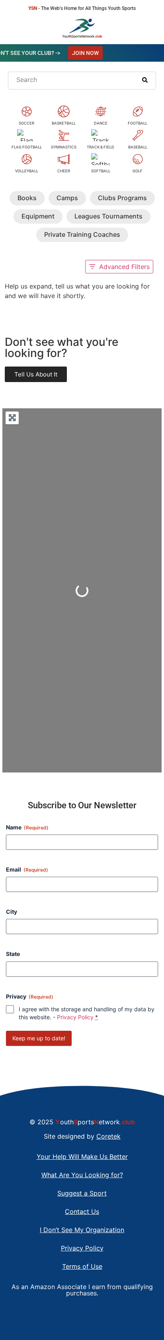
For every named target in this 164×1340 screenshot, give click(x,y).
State (13, 953)
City (11, 911)
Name (27, 827)
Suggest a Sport (82, 1193)
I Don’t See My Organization (82, 1230)
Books (27, 198)
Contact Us (82, 1211)
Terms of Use (82, 1266)
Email (27, 869)
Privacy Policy (75, 1017)
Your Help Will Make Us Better (82, 1157)
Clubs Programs (122, 198)
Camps (67, 198)
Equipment (38, 216)
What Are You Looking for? (82, 1175)
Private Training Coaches (82, 234)
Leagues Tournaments (108, 216)
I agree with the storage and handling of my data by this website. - (86, 1013)
